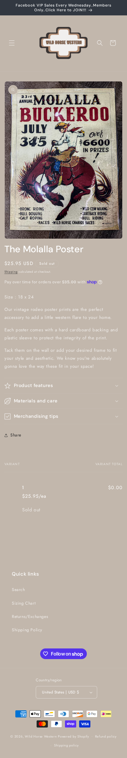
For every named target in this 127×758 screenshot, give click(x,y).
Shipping (11, 271)
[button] (11, 42)
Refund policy (106, 736)
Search (18, 589)
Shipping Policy (27, 630)
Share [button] (15, 435)
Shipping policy (66, 745)
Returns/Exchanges (30, 616)
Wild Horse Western (41, 736)
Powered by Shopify (73, 736)
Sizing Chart (23, 603)
